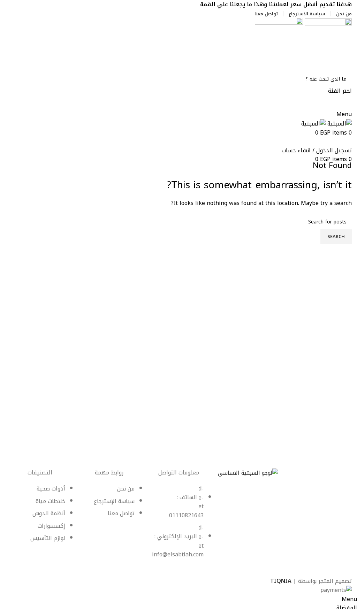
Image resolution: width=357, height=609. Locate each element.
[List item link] (178, 525)
